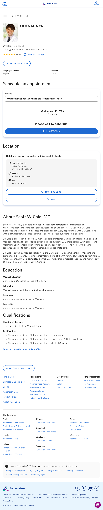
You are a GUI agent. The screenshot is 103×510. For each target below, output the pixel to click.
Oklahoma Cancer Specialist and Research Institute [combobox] (34, 98)
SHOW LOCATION (19, 63)
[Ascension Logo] (27, 488)
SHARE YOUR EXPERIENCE (19, 368)
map (53, 199)
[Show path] (5, 16)
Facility (8, 93)
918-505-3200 (53, 131)
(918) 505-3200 (53, 192)
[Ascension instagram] (96, 488)
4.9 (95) (19, 54)
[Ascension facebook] (77, 488)
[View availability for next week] (96, 112)
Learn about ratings (35, 54)
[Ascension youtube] (90, 488)
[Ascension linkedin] (84, 488)
